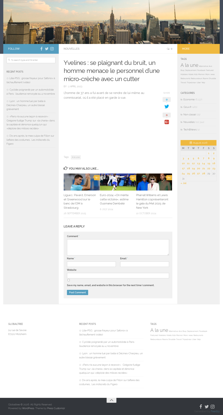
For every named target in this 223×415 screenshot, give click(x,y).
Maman (201, 74)
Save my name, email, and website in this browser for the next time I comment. (110, 285)
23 (213, 168)
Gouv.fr (187, 107)
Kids (196, 74)
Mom (207, 74)
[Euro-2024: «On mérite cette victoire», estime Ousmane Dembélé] (118, 182)
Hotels (190, 74)
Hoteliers (184, 74)
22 (208, 168)
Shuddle (212, 78)
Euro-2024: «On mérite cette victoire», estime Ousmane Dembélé (114, 199)
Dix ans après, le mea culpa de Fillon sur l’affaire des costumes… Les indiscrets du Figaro (30, 139)
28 (203, 173)
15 (208, 163)
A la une (76, 157)
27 (198, 173)
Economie (189, 99)
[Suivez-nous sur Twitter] (47, 49)
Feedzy (215, 411)
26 (193, 173)
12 (193, 163)
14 (203, 163)
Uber (199, 82)
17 (183, 168)
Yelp (203, 82)
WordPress (28, 408)
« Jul (183, 183)
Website (71, 270)
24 (183, 173)
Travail (183, 82)
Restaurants (185, 78)
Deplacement (191, 70)
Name (71, 258)
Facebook (201, 70)
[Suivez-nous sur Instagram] (52, 49)
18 (188, 168)
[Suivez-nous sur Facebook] (41, 49)
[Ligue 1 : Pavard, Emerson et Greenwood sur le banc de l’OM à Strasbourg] (82, 182)
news (212, 74)
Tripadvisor (191, 82)
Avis (210, 66)
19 (193, 168)
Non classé (189, 114)
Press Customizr (56, 408)
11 (188, 163)
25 (188, 173)
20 (198, 168)
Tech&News (190, 129)
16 (213, 163)
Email (124, 258)
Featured (210, 70)
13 (198, 163)
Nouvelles (72, 48)
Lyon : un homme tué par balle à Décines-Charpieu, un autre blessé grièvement (26, 105)
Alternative (203, 66)
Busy (182, 70)
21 (203, 168)
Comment (73, 236)
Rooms (205, 78)
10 (183, 163)
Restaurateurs (196, 78)
